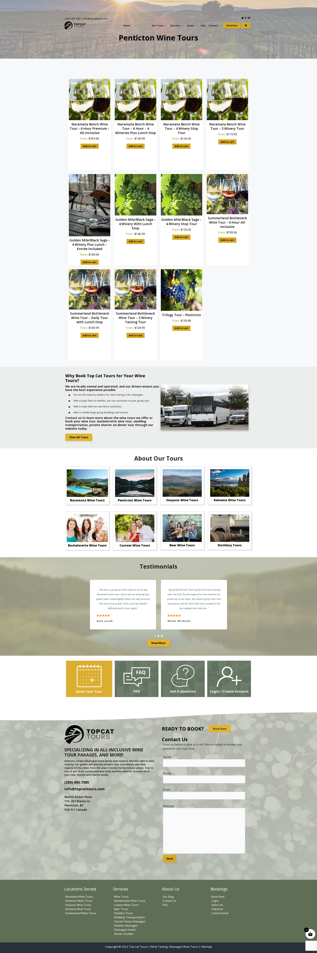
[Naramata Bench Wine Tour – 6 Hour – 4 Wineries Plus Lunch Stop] (135, 119)
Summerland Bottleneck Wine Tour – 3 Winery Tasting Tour (135, 317)
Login (214, 901)
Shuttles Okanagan (126, 925)
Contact (213, 25)
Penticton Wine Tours (78, 901)
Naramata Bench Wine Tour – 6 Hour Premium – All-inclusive (89, 128)
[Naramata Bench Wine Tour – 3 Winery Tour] (227, 119)
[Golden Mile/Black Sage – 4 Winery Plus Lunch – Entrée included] (89, 235)
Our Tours (158, 25)
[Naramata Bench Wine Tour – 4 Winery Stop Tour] (181, 119)
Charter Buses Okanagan (129, 921)
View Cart (217, 905)
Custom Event (220, 913)
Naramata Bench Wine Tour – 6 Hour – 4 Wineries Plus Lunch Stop (135, 128)
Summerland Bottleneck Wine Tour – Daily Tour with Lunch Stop (89, 317)
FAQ (203, 25)
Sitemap (206, 947)
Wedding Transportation (129, 917)
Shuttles (175, 25)
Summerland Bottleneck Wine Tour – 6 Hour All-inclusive (227, 222)
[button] (155, 636)
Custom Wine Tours (126, 905)
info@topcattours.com (96, 18)
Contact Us (169, 901)
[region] (158, 604)
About (190, 25)
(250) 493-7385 (73, 18)
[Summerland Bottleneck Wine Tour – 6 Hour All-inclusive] (227, 213)
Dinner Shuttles (123, 934)
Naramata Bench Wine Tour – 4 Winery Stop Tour (181, 128)
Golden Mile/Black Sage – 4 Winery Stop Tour (181, 221)
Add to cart (89, 146)
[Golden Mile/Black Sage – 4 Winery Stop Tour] (181, 214)
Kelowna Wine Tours (78, 909)
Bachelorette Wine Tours (129, 901)
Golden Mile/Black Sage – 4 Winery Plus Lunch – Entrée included (90, 244)
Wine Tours (121, 896)
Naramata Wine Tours (79, 896)
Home (126, 25)
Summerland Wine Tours (80, 913)
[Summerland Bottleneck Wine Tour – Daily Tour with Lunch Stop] (89, 308)
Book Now (139, 25)
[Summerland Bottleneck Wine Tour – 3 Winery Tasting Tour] (135, 308)
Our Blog (168, 896)
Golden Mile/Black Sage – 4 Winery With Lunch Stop (135, 223)
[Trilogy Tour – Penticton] (181, 310)
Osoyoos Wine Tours (78, 905)
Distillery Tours (123, 913)
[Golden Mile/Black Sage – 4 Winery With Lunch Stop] (135, 214)
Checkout (217, 909)
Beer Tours (121, 909)
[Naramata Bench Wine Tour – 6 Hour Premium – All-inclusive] (89, 119)
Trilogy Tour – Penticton (181, 315)
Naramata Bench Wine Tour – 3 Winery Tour (227, 126)
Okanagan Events (125, 930)
